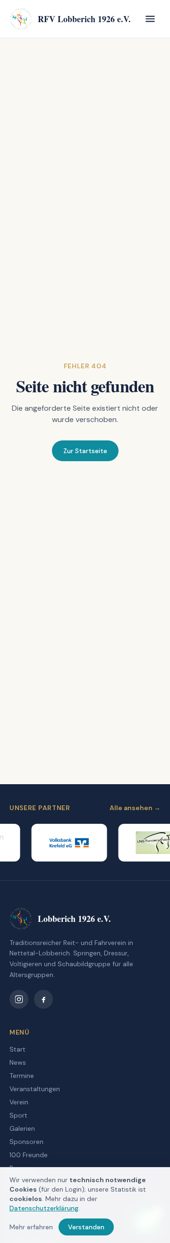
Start (17, 1049)
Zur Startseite (85, 451)
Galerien (22, 1128)
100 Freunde (28, 1155)
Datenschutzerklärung (43, 1208)
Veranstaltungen (34, 1089)
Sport (18, 1115)
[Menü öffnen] (150, 18)
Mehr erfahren (31, 1227)
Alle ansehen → (135, 808)
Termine (21, 1075)
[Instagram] (18, 999)
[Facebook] (43, 999)
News (17, 1062)
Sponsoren (26, 1141)
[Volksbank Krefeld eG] (66, 843)
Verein (18, 1102)
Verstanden (86, 1227)
